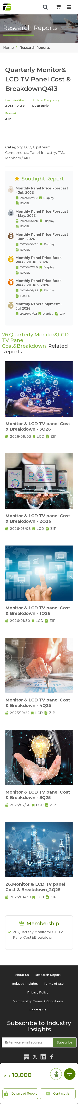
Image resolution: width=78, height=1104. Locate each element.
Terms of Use (54, 984)
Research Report (48, 975)
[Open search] (45, 7)
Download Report (23, 1093)
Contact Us (60, 1093)
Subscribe (64, 1042)
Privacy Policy (37, 992)
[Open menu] (69, 7)
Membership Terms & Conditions (38, 1001)
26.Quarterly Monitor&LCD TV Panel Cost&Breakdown (38, 934)
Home (8, 48)
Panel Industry (43, 153)
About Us (22, 975)
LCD (28, 147)
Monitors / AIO (17, 158)
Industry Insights (25, 984)
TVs (61, 153)
